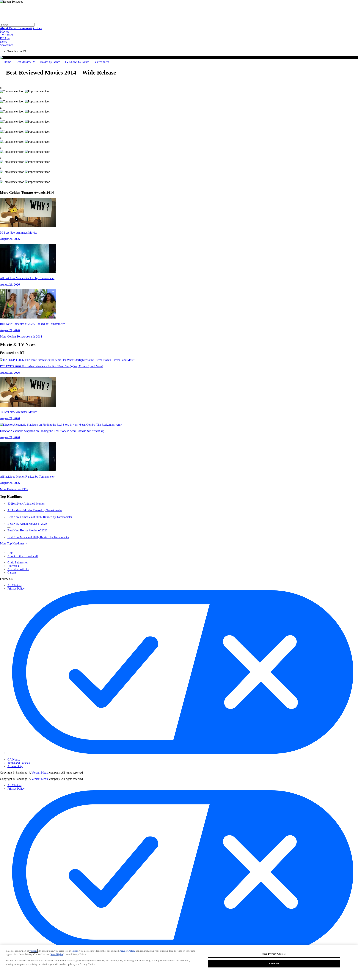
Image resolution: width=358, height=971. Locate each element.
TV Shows (6, 35)
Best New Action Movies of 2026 (27, 523)
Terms (74, 950)
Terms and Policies (18, 762)
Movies (4, 31)
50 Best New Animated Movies (26, 503)
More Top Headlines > (13, 543)
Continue (274, 963)
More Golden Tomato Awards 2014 (21, 336)
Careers (11, 572)
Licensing (13, 565)
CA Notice (13, 759)
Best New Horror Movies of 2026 (27, 530)
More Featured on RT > (14, 489)
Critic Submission (17, 562)
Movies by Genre (50, 62)
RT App (5, 38)
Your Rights (57, 954)
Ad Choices (14, 585)
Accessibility (15, 766)
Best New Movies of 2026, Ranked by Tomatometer (38, 537)
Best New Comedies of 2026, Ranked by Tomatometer (39, 517)
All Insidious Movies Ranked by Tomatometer (34, 510)
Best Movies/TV (25, 62)
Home (7, 62)
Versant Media (40, 772)
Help (10, 552)
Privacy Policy (16, 588)
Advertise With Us (18, 569)
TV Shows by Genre (77, 62)
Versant (33, 950)
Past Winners (101, 62)
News (3, 41)
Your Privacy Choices (23, 756)
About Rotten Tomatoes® (22, 556)
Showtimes (6, 45)
